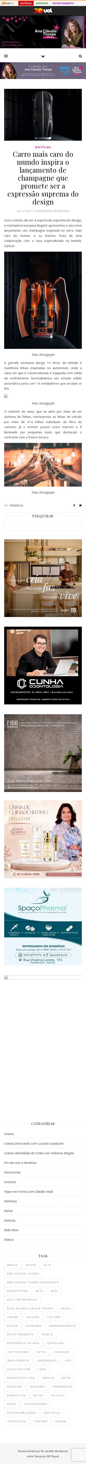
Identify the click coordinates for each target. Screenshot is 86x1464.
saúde (12, 1403)
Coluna (9, 1134)
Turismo (41, 1421)
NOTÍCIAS (26, 3)
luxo (42, 1369)
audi (54, 1290)
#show (30, 1264)
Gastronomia (18, 1351)
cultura (54, 1317)
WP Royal (53, 1456)
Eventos (10, 1182)
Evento (47, 1334)
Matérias (10, 1201)
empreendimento (62, 1325)
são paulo (52, 1412)
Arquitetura (17, 1290)
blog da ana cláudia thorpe (30, 1308)
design (12, 1325)
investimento (18, 1360)
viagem (60, 1421)
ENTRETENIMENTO (63, 3)
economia (33, 1325)
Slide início (11, 1230)
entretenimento (20, 1334)
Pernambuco (63, 1386)
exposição (55, 1343)
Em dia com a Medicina (20, 1162)
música (48, 1377)
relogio (57, 1395)
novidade (37, 1386)
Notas (8, 1211)
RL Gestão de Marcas (54, 1451)
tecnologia (16, 1421)
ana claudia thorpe (23, 1273)
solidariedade (36, 1403)
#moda (12, 1264)
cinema (12, 1317)
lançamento (47, 1360)
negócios (14, 1386)
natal (66, 1377)
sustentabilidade (21, 1412)
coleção (32, 1317)
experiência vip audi (23, 1343)
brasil (66, 1308)
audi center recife (22, 1299)
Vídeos (9, 1239)
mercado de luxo (21, 1377)
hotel (42, 1351)
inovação (62, 1351)
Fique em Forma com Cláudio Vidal (28, 1191)
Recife (38, 1395)
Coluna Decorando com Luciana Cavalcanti (33, 1143)
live (68, 1360)
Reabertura (16, 1395)
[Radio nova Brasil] (43, 78)
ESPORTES (42, 3)
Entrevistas (12, 1172)
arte (39, 1290)
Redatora (16, 505)
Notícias (43, 147)
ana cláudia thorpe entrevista (33, 1282)
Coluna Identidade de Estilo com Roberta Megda (39, 1153)
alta (47, 1264)
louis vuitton (19, 1369)
